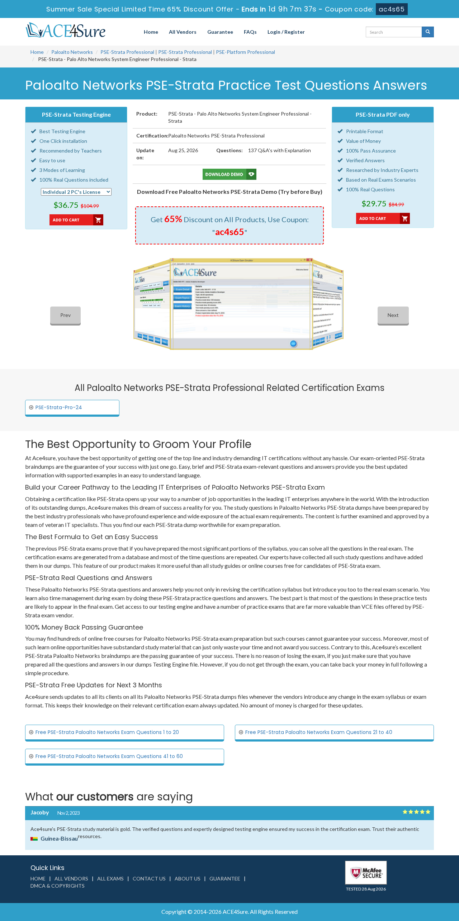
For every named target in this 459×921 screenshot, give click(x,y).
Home (151, 32)
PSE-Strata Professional (127, 52)
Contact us (149, 878)
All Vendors (183, 32)
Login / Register (286, 32)
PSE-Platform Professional (245, 52)
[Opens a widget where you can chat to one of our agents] (409, 879)
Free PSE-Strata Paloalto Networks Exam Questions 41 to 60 (109, 756)
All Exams (110, 878)
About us (187, 878)
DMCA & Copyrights (57, 886)
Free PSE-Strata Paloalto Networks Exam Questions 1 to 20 (107, 732)
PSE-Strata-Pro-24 (59, 407)
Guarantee (220, 32)
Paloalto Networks (72, 52)
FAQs (250, 32)
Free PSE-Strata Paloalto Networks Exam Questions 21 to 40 (318, 732)
